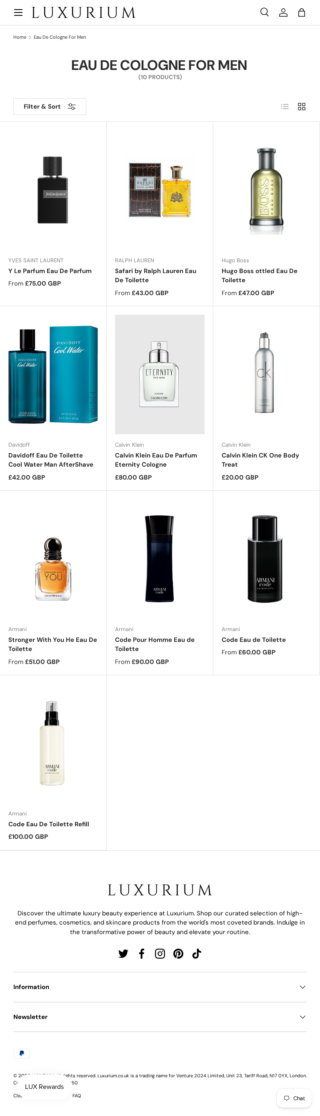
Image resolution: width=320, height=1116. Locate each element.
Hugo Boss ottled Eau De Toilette (260, 276)
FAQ (76, 1096)
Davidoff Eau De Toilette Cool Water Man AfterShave (50, 460)
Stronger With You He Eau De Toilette (52, 645)
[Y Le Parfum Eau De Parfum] (53, 190)
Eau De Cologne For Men (60, 37)
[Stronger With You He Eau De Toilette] (53, 559)
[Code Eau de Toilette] (266, 559)
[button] (301, 12)
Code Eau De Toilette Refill (48, 824)
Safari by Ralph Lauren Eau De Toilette (155, 276)
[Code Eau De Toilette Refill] (53, 743)
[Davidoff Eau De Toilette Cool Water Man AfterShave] (53, 374)
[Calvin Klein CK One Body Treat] (266, 374)
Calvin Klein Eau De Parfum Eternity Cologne (156, 460)
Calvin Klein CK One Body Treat (260, 460)
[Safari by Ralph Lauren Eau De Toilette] (160, 190)
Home (19, 37)
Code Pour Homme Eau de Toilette (155, 645)
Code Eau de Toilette (254, 640)
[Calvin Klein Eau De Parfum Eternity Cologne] (160, 374)
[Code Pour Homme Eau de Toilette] (160, 559)
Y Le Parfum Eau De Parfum (50, 271)
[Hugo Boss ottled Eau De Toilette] (266, 190)
